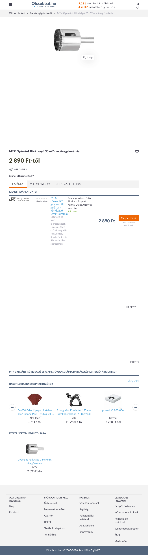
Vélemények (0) (40, 184)
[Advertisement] (44, 279)
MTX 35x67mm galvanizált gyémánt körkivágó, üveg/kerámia (59, 206)
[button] (136, 8)
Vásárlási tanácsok (89, 503)
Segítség (83, 509)
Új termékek (51, 503)
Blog (11, 506)
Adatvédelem (86, 525)
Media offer (121, 541)
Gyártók (48, 516)
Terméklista (50, 535)
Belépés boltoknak (125, 506)
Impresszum (86, 532)
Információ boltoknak (126, 512)
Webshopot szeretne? (127, 529)
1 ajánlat (18, 184)
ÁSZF (118, 535)
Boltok (47, 522)
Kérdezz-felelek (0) (68, 184)
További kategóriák (54, 528)
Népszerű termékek (55, 509)
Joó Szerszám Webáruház (129, 224)
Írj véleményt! (42, 201)
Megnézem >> (129, 218)
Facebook (14, 512)
